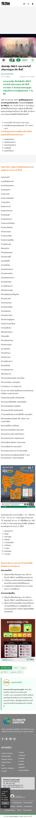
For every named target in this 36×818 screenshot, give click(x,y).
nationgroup (17, 803)
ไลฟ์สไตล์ (21, 764)
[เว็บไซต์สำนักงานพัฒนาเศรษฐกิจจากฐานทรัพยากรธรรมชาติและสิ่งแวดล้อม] (18, 796)
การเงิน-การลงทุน (6, 753)
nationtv (20, 806)
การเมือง (21, 752)
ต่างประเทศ (21, 755)
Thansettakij (13, 816)
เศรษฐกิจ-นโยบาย (6, 759)
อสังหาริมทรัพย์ (6, 756)
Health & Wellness (7, 768)
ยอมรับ (5, 803)
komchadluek (28, 803)
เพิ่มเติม (6, 799)
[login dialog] (32, 4)
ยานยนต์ (4, 771)
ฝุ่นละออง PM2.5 (16, 672)
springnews (28, 806)
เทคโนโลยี (21, 758)
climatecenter (6, 762)
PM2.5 (16, 668)
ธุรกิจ (3, 765)
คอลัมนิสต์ (21, 767)
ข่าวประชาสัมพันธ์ (23, 770)
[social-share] (2, 738)
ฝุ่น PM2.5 (4, 672)
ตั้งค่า (5, 806)
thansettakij (27, 810)
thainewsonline (9, 810)
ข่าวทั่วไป (21, 761)
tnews (19, 810)
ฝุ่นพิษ (23, 668)
